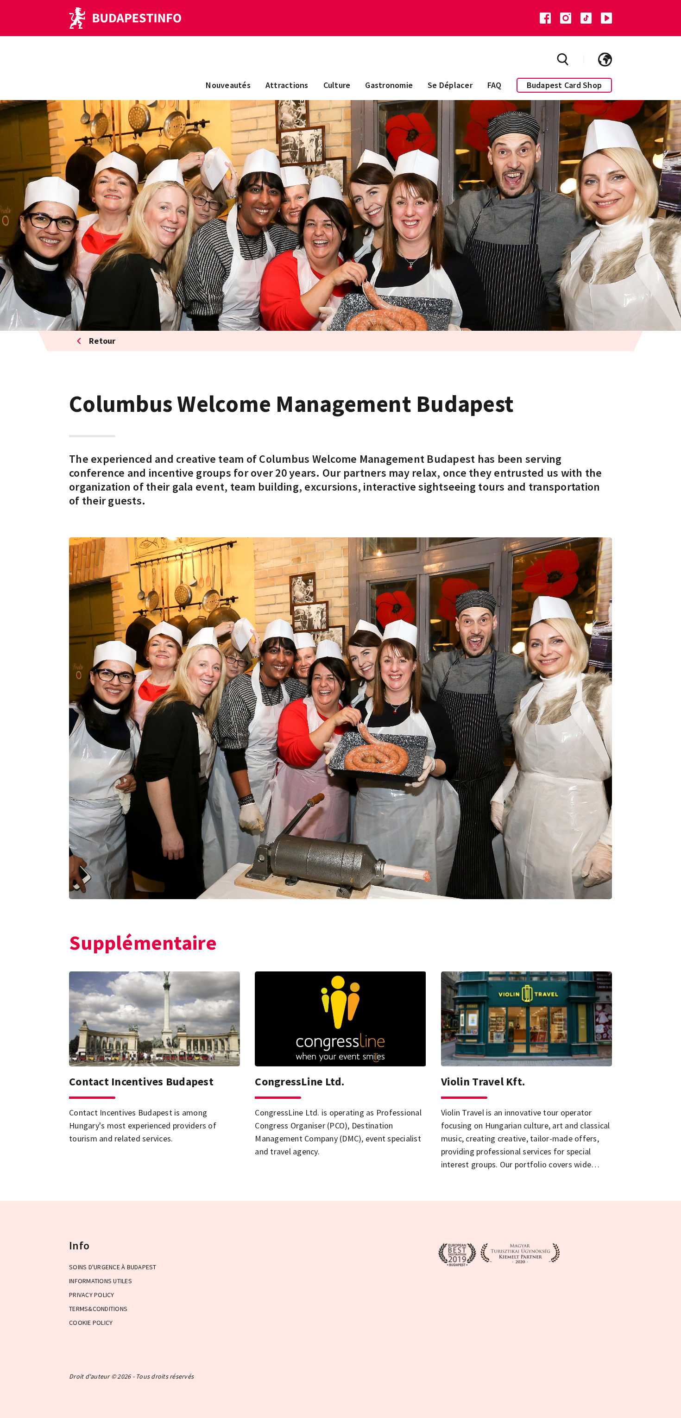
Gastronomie (389, 85)
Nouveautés (228, 85)
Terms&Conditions (98, 1309)
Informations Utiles (100, 1281)
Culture (337, 85)
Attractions (287, 85)
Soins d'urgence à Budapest (113, 1267)
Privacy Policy (91, 1295)
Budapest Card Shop (564, 85)
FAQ (494, 85)
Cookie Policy (91, 1322)
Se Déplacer (450, 85)
